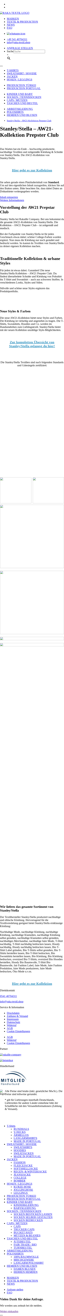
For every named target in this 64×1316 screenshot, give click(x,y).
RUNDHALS (21, 1129)
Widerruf (11, 1025)
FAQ (9, 27)
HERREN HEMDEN (26, 1272)
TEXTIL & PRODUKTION (22, 21)
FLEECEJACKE (23, 1165)
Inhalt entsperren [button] (9, 197)
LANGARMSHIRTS (25, 1138)
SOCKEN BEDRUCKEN (28, 1220)
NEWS (11, 24)
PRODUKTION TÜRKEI (21, 85)
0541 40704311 (8, 996)
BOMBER (19, 1180)
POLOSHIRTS (15, 112)
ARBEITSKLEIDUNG (20, 108)
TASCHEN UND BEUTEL (22, 103)
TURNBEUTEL (23, 1247)
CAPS (17, 1226)
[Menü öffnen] (1, 66)
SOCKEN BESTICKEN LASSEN (33, 1214)
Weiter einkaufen (9, 1311)
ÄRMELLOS (21, 1135)
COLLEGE (20, 1177)
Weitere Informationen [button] (12, 200)
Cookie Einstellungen (18, 1031)
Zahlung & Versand (17, 1016)
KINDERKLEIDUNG (26, 1205)
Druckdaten (13, 1013)
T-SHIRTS (13, 70)
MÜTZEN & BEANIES (27, 1235)
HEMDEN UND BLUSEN (22, 115)
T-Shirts (11, 1125)
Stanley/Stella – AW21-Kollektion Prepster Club (29, 120)
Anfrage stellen (15, 1289)
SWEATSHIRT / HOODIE (22, 73)
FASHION (20, 1162)
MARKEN (13, 18)
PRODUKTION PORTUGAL (24, 88)
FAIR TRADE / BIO (25, 1244)
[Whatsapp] (16, 33)
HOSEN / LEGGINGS (19, 79)
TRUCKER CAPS (24, 1229)
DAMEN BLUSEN (24, 1268)
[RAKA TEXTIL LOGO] (14, 12)
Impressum (13, 1019)
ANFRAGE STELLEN (20, 48)
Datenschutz (13, 1022)
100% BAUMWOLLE (26, 1256)
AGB (10, 1028)
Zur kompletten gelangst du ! (32, 344)
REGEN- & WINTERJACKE (30, 1171)
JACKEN (12, 76)
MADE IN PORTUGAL (27, 1141)
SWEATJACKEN (24, 1153)
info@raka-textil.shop (11, 1001)
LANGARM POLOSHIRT (29, 1262)
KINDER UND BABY (20, 94)
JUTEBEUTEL (22, 1241)
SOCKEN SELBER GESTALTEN (33, 1217)
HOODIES (20, 1150)
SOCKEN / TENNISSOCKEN (24, 97)
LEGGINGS (21, 1192)
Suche (10, 51)
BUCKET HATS (23, 1232)
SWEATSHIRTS (23, 1147)
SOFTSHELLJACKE (26, 1168)
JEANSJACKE (22, 1174)
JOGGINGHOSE (23, 1189)
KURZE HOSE (22, 1186)
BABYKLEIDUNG (25, 1208)
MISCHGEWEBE (24, 1259)
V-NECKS (20, 1132)
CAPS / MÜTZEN (17, 100)
